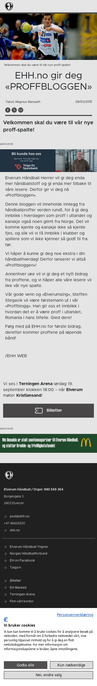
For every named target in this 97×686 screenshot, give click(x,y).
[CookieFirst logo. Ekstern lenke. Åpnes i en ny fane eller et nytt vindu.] (6, 619)
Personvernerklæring (75, 614)
